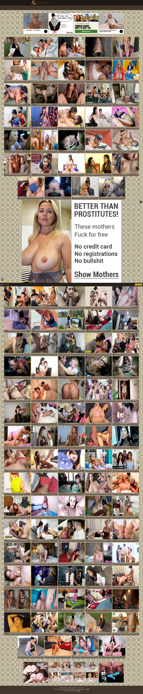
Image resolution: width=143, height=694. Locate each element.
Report (79, 690)
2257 (88, 689)
